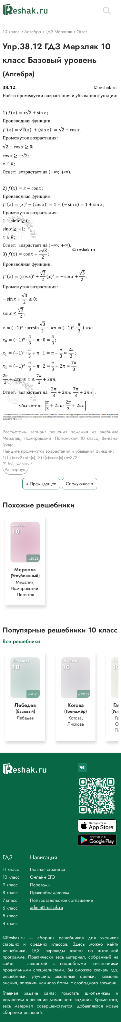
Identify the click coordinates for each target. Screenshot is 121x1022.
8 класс (10, 892)
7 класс (10, 900)
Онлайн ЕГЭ (42, 877)
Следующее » (79, 483)
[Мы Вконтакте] (82, 767)
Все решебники (21, 641)
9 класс (10, 885)
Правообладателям (49, 892)
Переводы (40, 885)
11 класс (11, 869)
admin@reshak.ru (46, 907)
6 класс (10, 908)
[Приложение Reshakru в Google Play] (97, 844)
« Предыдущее (41, 483)
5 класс (10, 915)
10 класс (11, 877)
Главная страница (47, 869)
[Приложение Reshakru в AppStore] (97, 830)
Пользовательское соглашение (61, 900)
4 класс (10, 923)
